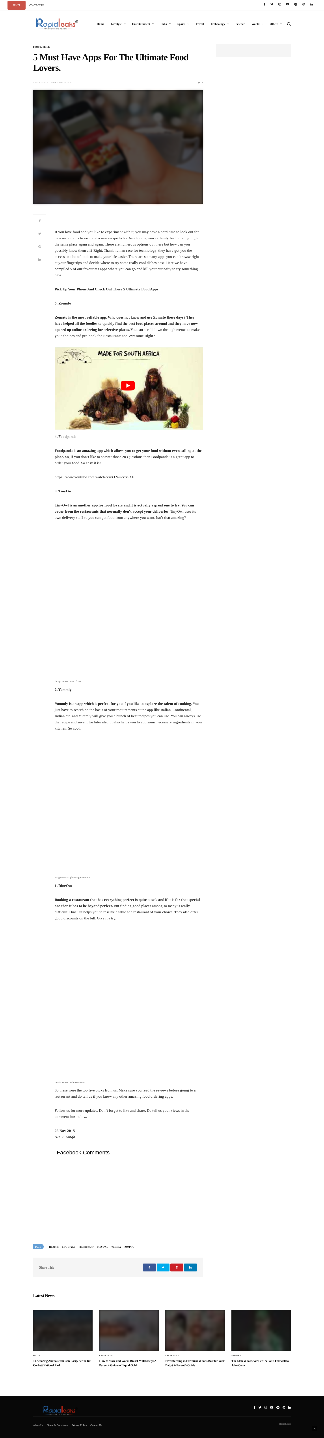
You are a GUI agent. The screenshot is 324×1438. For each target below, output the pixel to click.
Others (274, 24)
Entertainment (141, 24)
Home (100, 24)
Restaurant (86, 1247)
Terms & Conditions (57, 1425)
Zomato (129, 1247)
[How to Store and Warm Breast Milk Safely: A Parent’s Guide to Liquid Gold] (129, 1330)
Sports (181, 24)
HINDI (16, 5)
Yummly (116, 1247)
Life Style (68, 1247)
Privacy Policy (79, 1425)
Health (54, 1247)
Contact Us (96, 1425)
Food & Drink (41, 47)
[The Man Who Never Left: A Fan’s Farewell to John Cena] (261, 1330)
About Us (38, 1425)
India (163, 24)
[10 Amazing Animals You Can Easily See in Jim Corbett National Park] (63, 1330)
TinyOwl (102, 1247)
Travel (200, 24)
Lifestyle (116, 24)
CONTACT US (36, 5)
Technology (218, 24)
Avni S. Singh (40, 82)
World (255, 24)
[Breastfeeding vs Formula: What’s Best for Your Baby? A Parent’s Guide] (195, 1330)
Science (240, 24)
